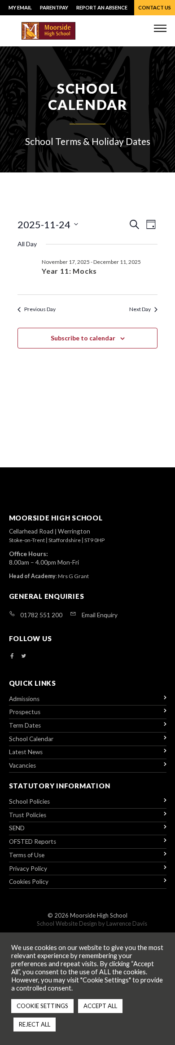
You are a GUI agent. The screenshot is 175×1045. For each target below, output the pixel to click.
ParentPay (54, 7)
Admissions (24, 698)
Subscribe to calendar (83, 338)
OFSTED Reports (32, 841)
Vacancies (22, 765)
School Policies (29, 801)
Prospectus (24, 711)
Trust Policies (27, 815)
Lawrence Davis (126, 923)
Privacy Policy (28, 868)
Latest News (26, 751)
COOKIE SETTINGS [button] (42, 1005)
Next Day (140, 309)
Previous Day (40, 309)
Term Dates (25, 725)
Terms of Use (26, 855)
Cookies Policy (28, 881)
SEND (17, 828)
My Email (20, 7)
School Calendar (31, 738)
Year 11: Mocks (69, 271)
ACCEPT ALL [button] (100, 1005)
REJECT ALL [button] (34, 1024)
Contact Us (154, 7)
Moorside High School (98, 915)
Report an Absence (101, 7)
